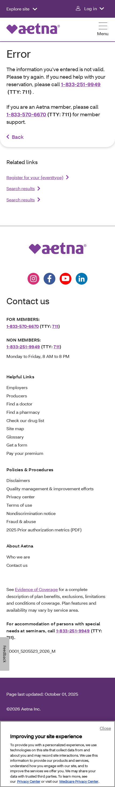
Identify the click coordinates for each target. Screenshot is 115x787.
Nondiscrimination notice (31, 513)
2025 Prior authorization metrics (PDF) (44, 529)
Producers (16, 395)
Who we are (18, 557)
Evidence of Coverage (36, 589)
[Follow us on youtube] (65, 279)
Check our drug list (25, 420)
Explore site (18, 9)
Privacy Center (28, 781)
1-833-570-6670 (26, 114)
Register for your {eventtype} (34, 177)
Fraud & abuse (21, 521)
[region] (57, 754)
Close (105, 728)
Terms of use (19, 505)
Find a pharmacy (23, 412)
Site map (15, 428)
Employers (17, 387)
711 (55, 326)
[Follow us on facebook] (49, 279)
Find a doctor (19, 404)
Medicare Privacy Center (78, 781)
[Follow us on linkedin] (81, 279)
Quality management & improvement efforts (50, 488)
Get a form (16, 445)
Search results (20, 188)
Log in (90, 8)
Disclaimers (18, 480)
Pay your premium (24, 453)
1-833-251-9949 (81, 84)
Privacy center (20, 496)
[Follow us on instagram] (33, 279)
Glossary (15, 437)
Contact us (17, 565)
